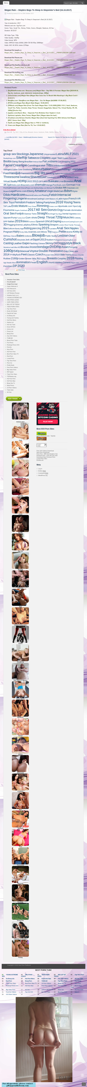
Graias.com (53, 206)
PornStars (7, 266)
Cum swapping (64, 162)
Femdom (20, 202)
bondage (43, 247)
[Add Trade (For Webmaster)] (14, 401)
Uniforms (28, 236)
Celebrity (77, 218)
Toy (49, 231)
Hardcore (41, 132)
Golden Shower (25, 259)
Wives (44, 232)
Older (72, 235)
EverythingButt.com (69, 240)
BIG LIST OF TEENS (13, 304)
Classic (31, 254)
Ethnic (34, 224)
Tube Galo (10, 390)
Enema (19, 225)
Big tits (39, 173)
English (42, 262)
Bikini (25, 221)
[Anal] (20, 439)
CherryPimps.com (27, 188)
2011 (73, 161)
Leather (17, 243)
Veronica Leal (8, 247)
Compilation (76, 169)
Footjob (19, 213)
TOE (78, 185)
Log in (40, 469)
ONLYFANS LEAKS (13, 300)
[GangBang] (20, 661)
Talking (39, 202)
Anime (69, 232)
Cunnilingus (33, 165)
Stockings (22, 154)
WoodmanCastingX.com (38, 199)
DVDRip (55, 247)
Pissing (79, 258)
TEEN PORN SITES (13, 306)
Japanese (36, 154)
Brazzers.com (27, 185)
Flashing (33, 243)
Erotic (14, 205)
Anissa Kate (37, 162)
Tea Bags (59, 214)
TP (11, 255)
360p (34, 259)
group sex (9, 154)
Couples (45, 157)
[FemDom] (20, 938)
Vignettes (73, 214)
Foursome (8, 210)
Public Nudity (51, 236)
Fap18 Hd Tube (12, 313)
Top (84, 1084)
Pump (14, 217)
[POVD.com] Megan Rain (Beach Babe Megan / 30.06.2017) (28, 103)
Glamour (27, 214)
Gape (25, 243)
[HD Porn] (20, 457)
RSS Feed (21, 270)
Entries (42, 471)
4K (5, 184)
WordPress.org (42, 475)
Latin (60, 198)
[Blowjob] (20, 568)
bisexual (24, 251)
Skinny (56, 132)
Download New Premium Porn (46, 457)
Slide (62, 254)
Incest (33, 246)
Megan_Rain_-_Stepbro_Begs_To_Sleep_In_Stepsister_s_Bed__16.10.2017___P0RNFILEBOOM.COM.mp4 (40, 52)
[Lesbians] (20, 790)
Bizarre (6, 191)
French (73, 198)
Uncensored (50, 154)
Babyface (55, 232)
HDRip (22, 181)
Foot (6, 173)
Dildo (6, 195)
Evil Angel (51, 214)
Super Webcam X (12, 286)
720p (21, 132)
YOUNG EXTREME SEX (14, 297)
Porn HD (9, 132)
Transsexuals (27, 173)
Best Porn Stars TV (13, 354)
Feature (30, 202)
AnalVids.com (34, 232)
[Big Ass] (20, 476)
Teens (77, 202)
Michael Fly (51, 188)
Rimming (43, 206)
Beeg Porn (10, 333)
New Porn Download (43, 452)
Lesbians (52, 161)
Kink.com (16, 185)
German (71, 184)
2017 (17, 132)
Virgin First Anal (12, 284)
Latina (60, 154)
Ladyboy (26, 224)
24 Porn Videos (12, 388)
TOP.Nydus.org (11, 376)
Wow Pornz (10, 385)
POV (63, 177)
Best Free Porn (62, 992)
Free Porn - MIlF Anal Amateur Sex (47, 454)
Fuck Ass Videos (11, 992)
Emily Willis (24, 232)
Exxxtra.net (40, 460)
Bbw (5, 228)
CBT (40, 181)
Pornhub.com (59, 185)
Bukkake (53, 181)
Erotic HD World (12, 311)
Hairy (16, 231)
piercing (36, 228)
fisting (28, 228)
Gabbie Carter (17, 170)
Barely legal (19, 229)
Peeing (45, 195)
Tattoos (32, 157)
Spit (9, 184)
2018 (70, 258)
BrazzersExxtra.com (33, 195)
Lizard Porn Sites (42, 458)
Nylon (65, 199)
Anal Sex (63, 228)
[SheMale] (20, 827)
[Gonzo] (20, 697)
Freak (33, 262)
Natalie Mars (11, 263)
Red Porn (10, 356)
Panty (75, 177)
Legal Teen (57, 158)
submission (71, 165)
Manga (49, 185)
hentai (66, 213)
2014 (6, 254)
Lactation (53, 229)
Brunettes (69, 181)
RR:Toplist (10, 372)
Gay (66, 251)
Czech (39, 254)
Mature (23, 205)
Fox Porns (10, 342)
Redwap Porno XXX (13, 345)
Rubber (7, 258)
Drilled (70, 177)
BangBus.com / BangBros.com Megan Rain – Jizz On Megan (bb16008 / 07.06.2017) (37, 100)
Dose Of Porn (11, 327)
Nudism (49, 240)
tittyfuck (16, 254)
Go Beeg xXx (11, 315)
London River (63, 225)
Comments (43, 473)
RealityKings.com (9, 158)
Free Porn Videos (12, 367)
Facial (8, 165)
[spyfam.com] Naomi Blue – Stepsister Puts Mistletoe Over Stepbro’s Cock (34, 113)
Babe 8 (77, 992)
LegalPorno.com (18, 191)
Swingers (7, 169)
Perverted (56, 169)
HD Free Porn (11, 379)
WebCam (59, 191)
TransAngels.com (53, 177)
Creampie (20, 165)
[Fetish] (20, 642)
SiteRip (51, 132)
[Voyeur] (20, 753)
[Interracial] (20, 771)
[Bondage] (20, 901)
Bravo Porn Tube (12, 340)
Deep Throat (46, 217)
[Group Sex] (20, 919)
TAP (5, 206)
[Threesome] (20, 864)
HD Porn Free (11, 351)
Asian (65, 246)
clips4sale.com (65, 206)
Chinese (41, 243)
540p (17, 250)
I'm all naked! (11, 282)
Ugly (4, 263)
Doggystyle (65, 243)
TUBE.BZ (10, 338)
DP (15, 266)
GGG (79, 214)
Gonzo (36, 132)
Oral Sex (9, 213)
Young (68, 202)
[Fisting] (20, 956)
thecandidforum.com (67, 173)
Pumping (73, 247)
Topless (57, 173)
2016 (59, 202)
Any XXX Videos (12, 336)
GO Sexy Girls (11, 291)
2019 (18, 221)
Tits (60, 132)
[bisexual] (20, 882)
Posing (66, 169)
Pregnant (8, 232)
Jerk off (29, 240)
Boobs (7, 161)
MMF (43, 165)
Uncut (48, 221)
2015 (45, 228)
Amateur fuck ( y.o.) (13, 295)
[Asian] (20, 513)
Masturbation (42, 169)
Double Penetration (51, 250)
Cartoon (44, 259)
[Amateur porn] (20, 411)
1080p (8, 251)
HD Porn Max (11, 381)
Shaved (35, 177)
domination (23, 262)
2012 (35, 181)
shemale (40, 184)
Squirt (36, 239)
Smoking (50, 173)
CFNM (61, 181)
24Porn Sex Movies (48, 989)
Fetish (53, 195)
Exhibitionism (58, 165)
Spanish (40, 221)
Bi (38, 158)
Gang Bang (18, 161)
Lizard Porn (10, 358)
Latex (45, 181)
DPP (5, 221)
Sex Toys (8, 202)
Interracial (64, 195)
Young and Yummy (13, 318)
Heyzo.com (75, 263)
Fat (44, 161)
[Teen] (20, 845)
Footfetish (32, 222)
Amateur (41, 191)
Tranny (68, 255)
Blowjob (30, 132)
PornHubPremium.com (12, 188)
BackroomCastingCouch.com (72, 222)
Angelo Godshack (21, 210)
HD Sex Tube (11, 324)
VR (79, 198)
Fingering (9, 198)
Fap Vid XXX (29, 992)
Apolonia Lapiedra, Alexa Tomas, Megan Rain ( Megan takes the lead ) (32, 115)
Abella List (10, 322)
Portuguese (58, 240)
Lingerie (22, 198)
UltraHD (51, 263)
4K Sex (9, 392)
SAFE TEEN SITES (13, 302)
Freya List (10, 331)
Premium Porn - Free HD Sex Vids (47, 455)
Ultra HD (17, 247)
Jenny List (10, 329)
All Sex (25, 132)
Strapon (54, 224)
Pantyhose (49, 202)
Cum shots (31, 217)
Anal (77, 181)
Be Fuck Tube (46, 992)
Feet (24, 254)
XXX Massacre (11, 288)
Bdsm (68, 191)
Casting (8, 243)
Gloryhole (21, 240)
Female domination (72, 210)
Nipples (74, 228)
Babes (20, 235)
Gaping (57, 221)
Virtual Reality (10, 181)
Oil (55, 243)
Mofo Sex (61, 989)
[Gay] (20, 679)
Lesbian (63, 235)
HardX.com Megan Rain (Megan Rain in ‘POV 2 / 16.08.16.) (28, 123)
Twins (34, 214)
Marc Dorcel (11, 236)
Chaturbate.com (73, 188)
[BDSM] (20, 531)
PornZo (9, 347)
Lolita (9, 206)
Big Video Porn (11, 370)
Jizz (38, 258)
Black (77, 243)
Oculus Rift (60, 187)
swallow (25, 177)
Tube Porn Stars (12, 374)
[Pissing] (20, 494)
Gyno (75, 191)
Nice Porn (10, 349)
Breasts (52, 258)
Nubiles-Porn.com (69, 158)
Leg (79, 206)
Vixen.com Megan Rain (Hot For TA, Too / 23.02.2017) (26, 125)
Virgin (50, 191)
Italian (11, 221)
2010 (57, 254)
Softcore (11, 229)
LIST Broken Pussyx (13, 293)
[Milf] (20, 808)
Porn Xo (9, 363)
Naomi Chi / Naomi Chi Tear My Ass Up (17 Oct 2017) (65, 137)
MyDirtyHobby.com (40, 188)
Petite (46, 132)
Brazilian (28, 161)
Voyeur (34, 250)
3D (5, 224)
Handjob (15, 173)
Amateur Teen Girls (13, 279)
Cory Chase (32, 206)
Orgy (60, 209)
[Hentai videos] (20, 734)
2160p (14, 258)
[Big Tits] (20, 550)
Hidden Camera (62, 262)
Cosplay (61, 258)
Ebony (30, 191)
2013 (43, 239)
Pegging (11, 225)
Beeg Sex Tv (11, 383)
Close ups (73, 251)
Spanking (44, 224)
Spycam (7, 218)
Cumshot (10, 239)
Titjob (74, 206)
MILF (68, 154)
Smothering (27, 169)
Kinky (76, 231)
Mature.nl (53, 199)
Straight (42, 213)
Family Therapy (74, 225)
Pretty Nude (10, 365)
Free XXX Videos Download (45, 451)
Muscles (68, 217)
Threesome (11, 177)
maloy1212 (16, 13)
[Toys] (20, 605)
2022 (29, 181)
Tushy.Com (21, 218)
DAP (44, 177)
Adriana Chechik (78, 255)
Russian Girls (49, 255)
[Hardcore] (20, 716)
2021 (75, 154)
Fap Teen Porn (11, 309)
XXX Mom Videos (11, 994)
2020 (21, 266)
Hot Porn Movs (11, 320)
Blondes (25, 247)
